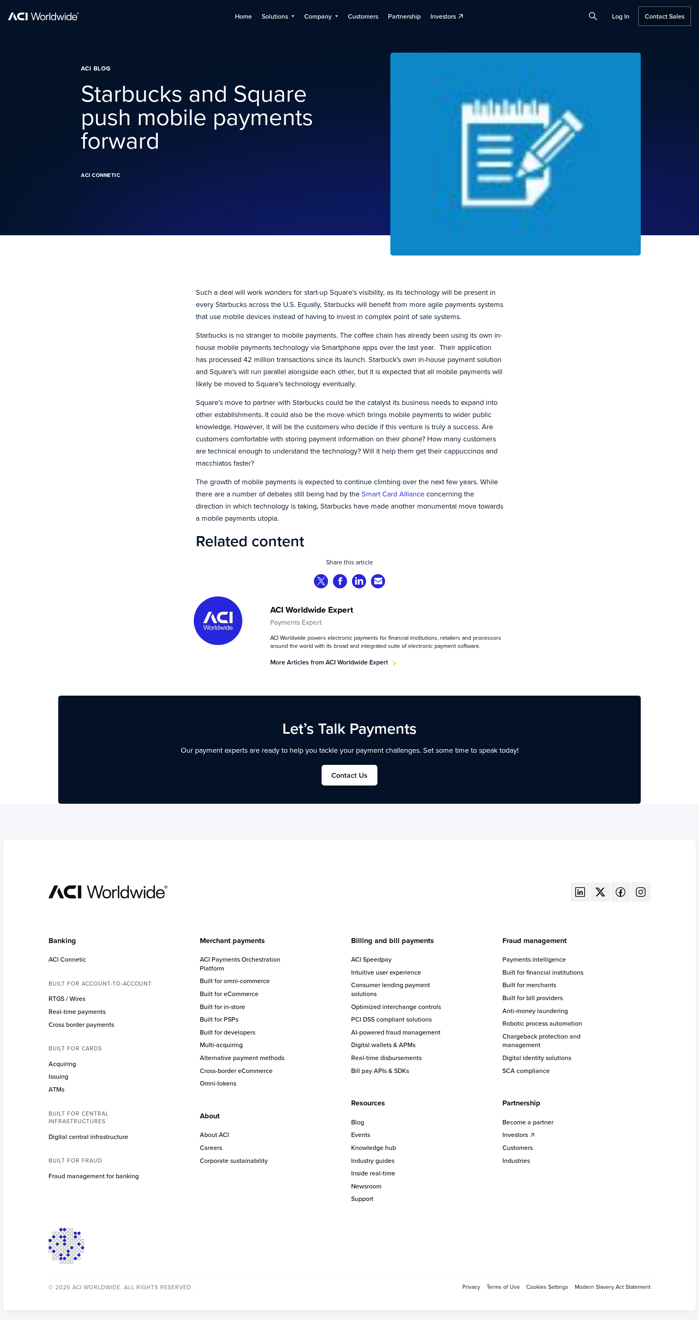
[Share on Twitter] (321, 582)
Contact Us (349, 775)
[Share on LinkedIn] (359, 582)
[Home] (108, 891)
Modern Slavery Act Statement (612, 1287)
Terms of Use (503, 1287)
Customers (363, 16)
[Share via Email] (378, 582)
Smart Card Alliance (394, 494)
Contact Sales (664, 16)
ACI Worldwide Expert (311, 609)
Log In (620, 16)
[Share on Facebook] (340, 582)
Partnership (404, 16)
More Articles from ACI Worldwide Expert (329, 662)
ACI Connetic (100, 175)
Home (243, 16)
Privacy (471, 1287)
